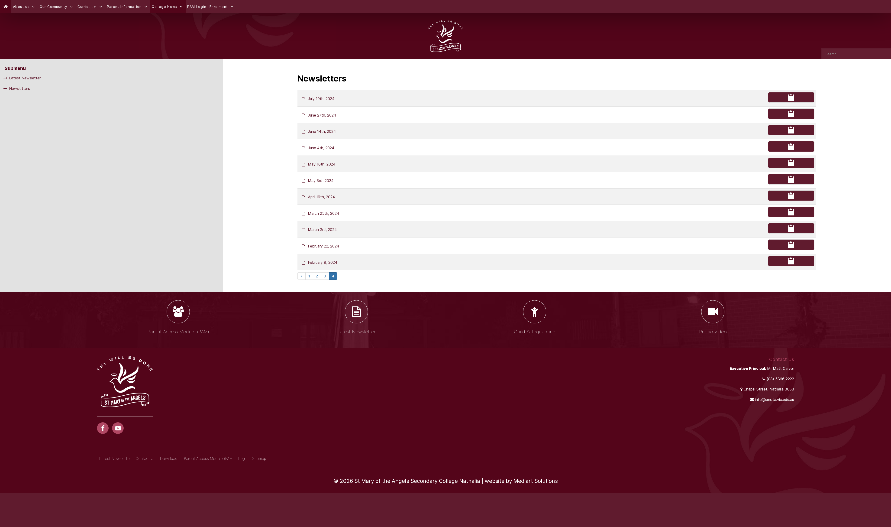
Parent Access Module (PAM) (178, 332)
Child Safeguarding (534, 332)
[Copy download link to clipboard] (791, 97)
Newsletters (19, 88)
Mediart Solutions (535, 481)
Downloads (169, 458)
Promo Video (713, 332)
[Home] (5, 6)
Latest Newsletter (25, 78)
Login (243, 458)
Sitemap (259, 458)
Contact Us (145, 458)
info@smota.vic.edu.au (774, 399)
